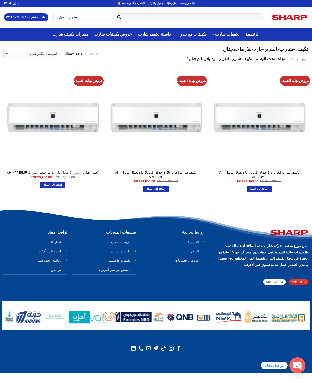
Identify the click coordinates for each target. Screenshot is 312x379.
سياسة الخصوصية (50, 260)
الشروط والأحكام (50, 251)
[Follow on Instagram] (14, 3)
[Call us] (140, 349)
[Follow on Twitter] (10, 3)
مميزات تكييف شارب (71, 34)
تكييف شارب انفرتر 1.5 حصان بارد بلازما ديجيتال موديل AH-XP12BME (259, 175)
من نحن (56, 270)
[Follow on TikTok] (163, 349)
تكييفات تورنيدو (193, 34)
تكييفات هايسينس (118, 260)
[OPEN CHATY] (297, 365)
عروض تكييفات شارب (113, 34)
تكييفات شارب (227, 34)
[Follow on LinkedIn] (133, 349)
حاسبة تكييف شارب (155, 34)
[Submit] (119, 17)
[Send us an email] (5, 3)
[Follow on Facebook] (18, 3)
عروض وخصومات (187, 260)
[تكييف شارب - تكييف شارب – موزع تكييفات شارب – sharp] (290, 17)
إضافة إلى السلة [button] (259, 188)
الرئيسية (252, 34)
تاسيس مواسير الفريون (114, 270)
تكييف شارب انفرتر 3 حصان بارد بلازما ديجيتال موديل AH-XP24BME (53, 172)
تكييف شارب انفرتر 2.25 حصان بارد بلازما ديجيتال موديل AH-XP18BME (156, 175)
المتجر (194, 251)
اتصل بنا (56, 242)
